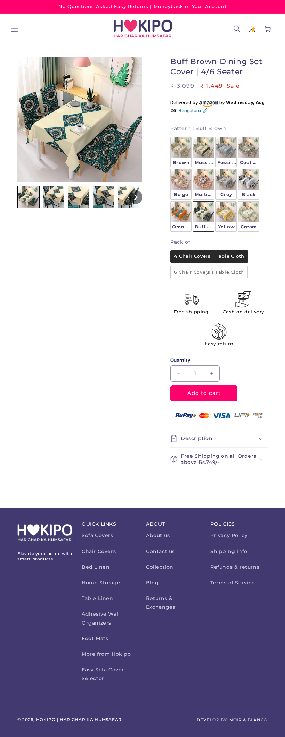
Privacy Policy (228, 535)
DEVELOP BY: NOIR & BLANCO (232, 719)
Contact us (160, 551)
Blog (152, 582)
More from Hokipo (106, 654)
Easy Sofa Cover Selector (103, 674)
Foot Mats (95, 638)
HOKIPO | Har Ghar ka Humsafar (79, 719)
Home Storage (101, 582)
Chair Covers (99, 551)
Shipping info (228, 551)
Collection (159, 567)
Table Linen (97, 598)
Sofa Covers (97, 535)
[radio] (181, 152)
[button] (14, 28)
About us (158, 535)
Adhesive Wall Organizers (101, 618)
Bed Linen (95, 567)
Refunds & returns (234, 567)
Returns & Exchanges (160, 602)
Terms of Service (232, 582)
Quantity (180, 360)
